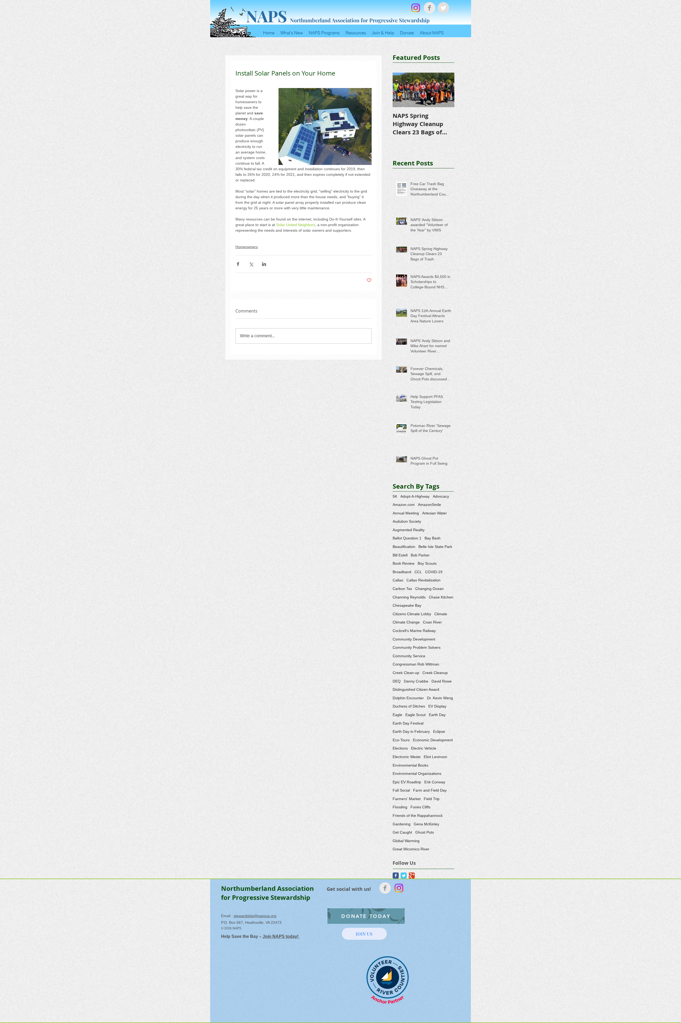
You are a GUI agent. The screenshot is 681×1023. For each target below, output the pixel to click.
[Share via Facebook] (237, 264)
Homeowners (246, 247)
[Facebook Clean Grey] (429, 8)
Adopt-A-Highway (415, 496)
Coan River (432, 622)
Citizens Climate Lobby (412, 614)
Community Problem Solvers (417, 647)
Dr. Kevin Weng (440, 698)
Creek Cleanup (435, 673)
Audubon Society (407, 521)
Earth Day (437, 715)
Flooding (400, 807)
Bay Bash (433, 538)
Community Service (409, 656)
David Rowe (441, 681)
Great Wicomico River (411, 849)
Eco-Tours (401, 740)
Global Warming (406, 841)
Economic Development (433, 740)
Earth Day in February (411, 731)
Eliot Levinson (435, 757)
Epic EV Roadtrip (407, 782)
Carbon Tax (402, 589)
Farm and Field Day (430, 790)
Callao (398, 580)
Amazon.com (404, 504)
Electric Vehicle (423, 748)
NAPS (266, 15)
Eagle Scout (415, 715)
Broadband (402, 572)
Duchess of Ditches (409, 706)
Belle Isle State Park (435, 546)
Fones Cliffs (420, 807)
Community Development (414, 639)
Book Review (403, 563)
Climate (440, 614)
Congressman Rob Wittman (416, 664)
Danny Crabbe (416, 681)
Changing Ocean (429, 589)
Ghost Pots (424, 832)
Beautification (404, 546)
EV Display (437, 706)
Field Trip (431, 799)
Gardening (401, 824)
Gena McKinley (426, 824)
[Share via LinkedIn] (264, 264)
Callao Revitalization (423, 580)
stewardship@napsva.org (255, 916)
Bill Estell (400, 555)
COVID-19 (433, 572)
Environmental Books (410, 765)
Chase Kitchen (441, 597)
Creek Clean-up (406, 673)
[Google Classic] (412, 875)
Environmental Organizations (417, 773)
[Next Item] (445, 90)
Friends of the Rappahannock (418, 815)
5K (395, 496)
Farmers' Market (407, 799)
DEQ (397, 681)
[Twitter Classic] (404, 875)
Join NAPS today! (281, 936)
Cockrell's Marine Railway (414, 631)
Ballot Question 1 (407, 538)
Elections (400, 748)
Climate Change (406, 622)
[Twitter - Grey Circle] (443, 8)
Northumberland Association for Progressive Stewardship (360, 20)
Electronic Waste (407, 757)
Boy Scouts (427, 563)
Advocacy (441, 496)
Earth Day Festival (408, 723)
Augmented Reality (409, 530)
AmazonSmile (429, 504)
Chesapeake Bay (407, 605)
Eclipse (439, 731)
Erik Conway (434, 782)
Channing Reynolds (409, 597)
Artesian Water (434, 513)
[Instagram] (415, 8)
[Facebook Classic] (396, 875)
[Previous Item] (401, 90)
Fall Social (401, 790)
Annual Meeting (406, 513)
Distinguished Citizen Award (416, 689)
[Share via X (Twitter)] (251, 264)
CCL (418, 572)
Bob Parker (420, 555)
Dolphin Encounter (408, 698)
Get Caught (402, 832)
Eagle (397, 715)
